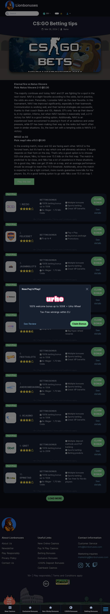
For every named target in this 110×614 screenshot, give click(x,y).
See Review (30, 323)
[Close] (87, 289)
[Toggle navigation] (105, 609)
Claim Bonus (79, 323)
